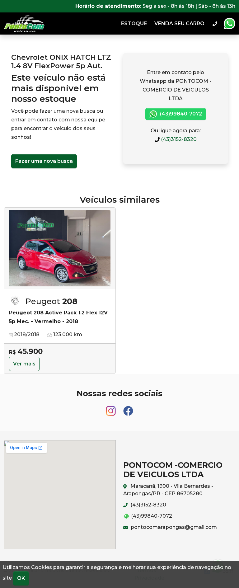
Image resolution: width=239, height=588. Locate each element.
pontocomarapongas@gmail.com (173, 527)
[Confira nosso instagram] (111, 408)
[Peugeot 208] (59, 248)
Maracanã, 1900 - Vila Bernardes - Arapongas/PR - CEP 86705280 (168, 489)
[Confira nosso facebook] (128, 408)
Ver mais (24, 364)
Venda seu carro (179, 23)
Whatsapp (229, 23)
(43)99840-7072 (180, 114)
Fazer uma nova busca (44, 161)
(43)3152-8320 (178, 139)
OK (21, 578)
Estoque (134, 23)
